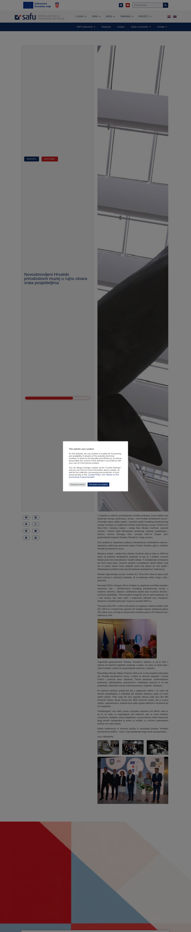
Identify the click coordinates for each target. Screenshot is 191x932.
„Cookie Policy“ (94, 475)
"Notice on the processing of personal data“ (94, 476)
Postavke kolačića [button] (77, 484)
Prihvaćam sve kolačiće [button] (98, 484)
